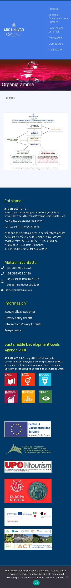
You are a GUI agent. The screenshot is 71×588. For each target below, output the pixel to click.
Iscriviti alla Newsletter (19, 311)
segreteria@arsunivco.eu (19, 290)
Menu (12, 97)
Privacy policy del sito (18, 317)
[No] (66, 577)
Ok (36, 582)
